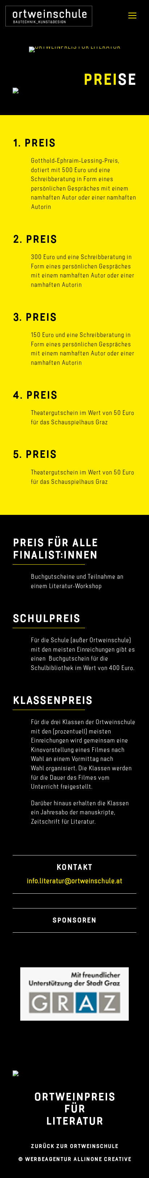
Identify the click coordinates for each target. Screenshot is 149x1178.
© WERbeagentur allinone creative (74, 1159)
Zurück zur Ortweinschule (74, 1146)
